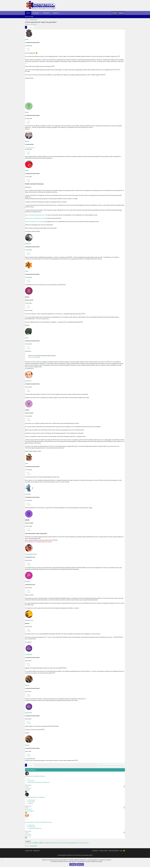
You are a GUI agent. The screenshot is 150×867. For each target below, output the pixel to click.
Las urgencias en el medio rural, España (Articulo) (38, 822)
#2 (29, 123)
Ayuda (120, 850)
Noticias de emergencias (34, 828)
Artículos (30, 803)
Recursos (55, 13)
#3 (29, 153)
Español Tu (37, 850)
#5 (29, 254)
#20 (29, 756)
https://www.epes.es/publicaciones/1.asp (36, 215)
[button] (40, 13)
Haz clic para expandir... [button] (34, 357)
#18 (29, 696)
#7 (29, 307)
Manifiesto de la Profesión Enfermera (35, 776)
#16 (29, 631)
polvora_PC (31, 825)
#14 (29, 565)
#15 (29, 592)
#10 (29, 420)
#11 (29, 474)
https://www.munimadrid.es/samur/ (35, 218)
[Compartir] (28, 48)
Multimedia (46, 13)
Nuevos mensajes (29, 16)
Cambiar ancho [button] (28, 850)
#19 (29, 723)
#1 (29, 50)
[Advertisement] (75, 91)
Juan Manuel (31, 800)
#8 (29, 348)
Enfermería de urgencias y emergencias (38, 782)
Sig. (30, 27)
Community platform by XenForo (71, 855)
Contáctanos (95, 850)
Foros (28, 13)
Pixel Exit (90, 855)
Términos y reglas (103, 850)
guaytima (27, 790)
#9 (29, 391)
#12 (29, 505)
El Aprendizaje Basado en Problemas (35, 797)
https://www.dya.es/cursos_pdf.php (34, 221)
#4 (29, 181)
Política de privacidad (113, 850)
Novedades (36, 13)
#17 (29, 665)
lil (28, 779)
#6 (29, 282)
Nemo (27, 24)
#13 (29, 530)
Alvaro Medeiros (29, 811)
